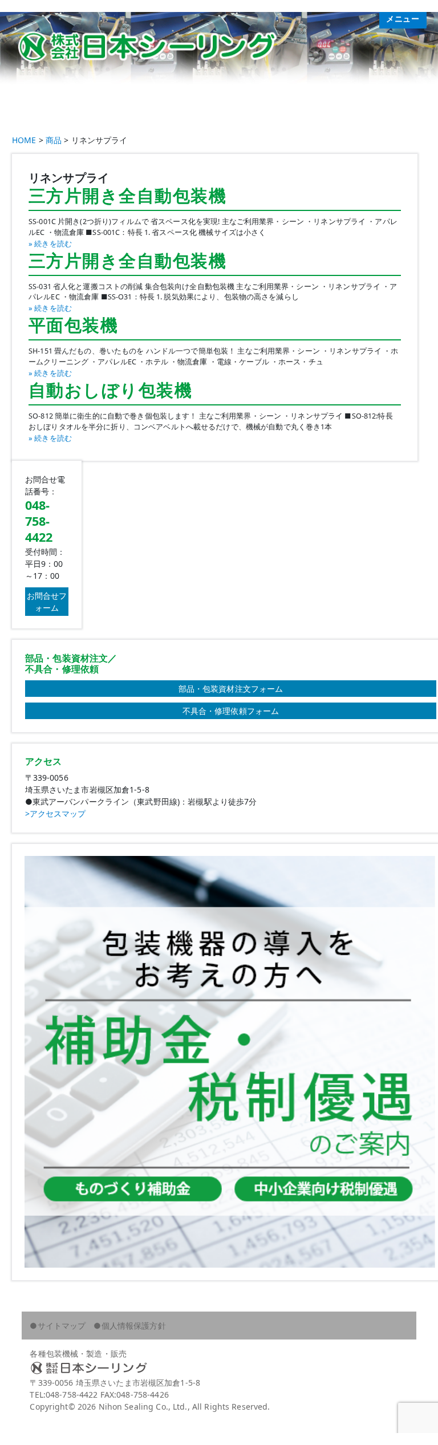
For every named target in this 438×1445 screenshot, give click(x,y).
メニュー (403, 19)
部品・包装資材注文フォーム (231, 688)
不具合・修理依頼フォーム (230, 710)
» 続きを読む (50, 243)
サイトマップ (62, 1325)
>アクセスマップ (55, 813)
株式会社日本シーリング (219, 1368)
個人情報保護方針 (134, 1325)
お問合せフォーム (47, 601)
